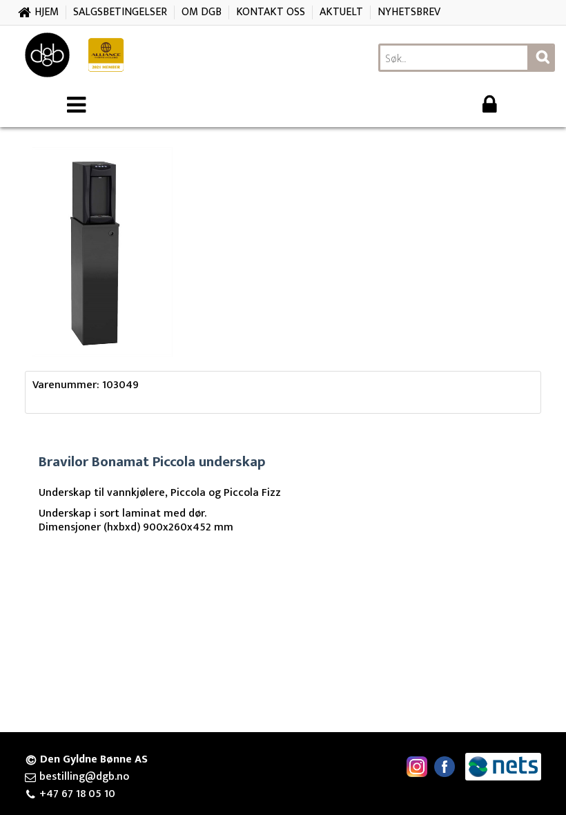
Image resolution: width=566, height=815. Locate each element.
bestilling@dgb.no (84, 777)
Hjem (47, 12)
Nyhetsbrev (409, 12)
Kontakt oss (270, 12)
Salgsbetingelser (120, 12)
